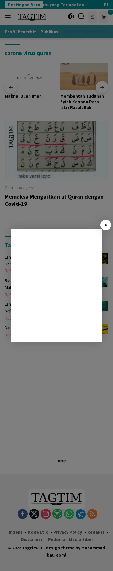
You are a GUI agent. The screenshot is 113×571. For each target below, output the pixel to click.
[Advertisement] (56, 285)
